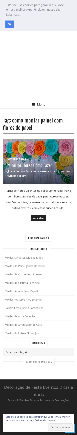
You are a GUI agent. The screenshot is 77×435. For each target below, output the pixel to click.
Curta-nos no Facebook (38, 362)
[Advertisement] (38, 59)
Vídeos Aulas (18, 159)
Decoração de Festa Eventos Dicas (36, 171)
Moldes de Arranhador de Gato (23, 324)
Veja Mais (38, 218)
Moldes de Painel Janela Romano (25, 266)
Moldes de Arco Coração (20, 316)
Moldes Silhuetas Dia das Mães (24, 257)
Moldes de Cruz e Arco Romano (24, 274)
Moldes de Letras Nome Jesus (23, 333)
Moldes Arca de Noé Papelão (22, 291)
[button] (38, 104)
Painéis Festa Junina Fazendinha (24, 308)
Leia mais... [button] (13, 14)
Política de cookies (45, 420)
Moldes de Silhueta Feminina (22, 283)
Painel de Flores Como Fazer (29, 165)
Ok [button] (9, 24)
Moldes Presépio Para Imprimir (23, 299)
